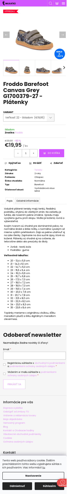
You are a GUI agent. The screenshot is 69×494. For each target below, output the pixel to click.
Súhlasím (49, 486)
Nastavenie (33, 476)
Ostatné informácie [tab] (27, 200)
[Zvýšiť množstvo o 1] (33, 153)
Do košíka (54, 153)
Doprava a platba (13, 408)
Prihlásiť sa (14, 384)
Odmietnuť (17, 486)
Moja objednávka (12, 419)
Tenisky (38, 169)
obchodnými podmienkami (49, 363)
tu (43, 467)
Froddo (19, 132)
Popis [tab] (10, 200)
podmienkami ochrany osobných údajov (32, 366)
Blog (5, 426)
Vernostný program (14, 422)
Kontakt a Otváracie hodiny (18, 430)
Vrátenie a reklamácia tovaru (19, 415)
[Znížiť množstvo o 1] (18, 153)
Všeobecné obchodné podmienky (22, 434)
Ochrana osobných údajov (18, 441)
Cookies (7, 438)
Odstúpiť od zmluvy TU (16, 411)
